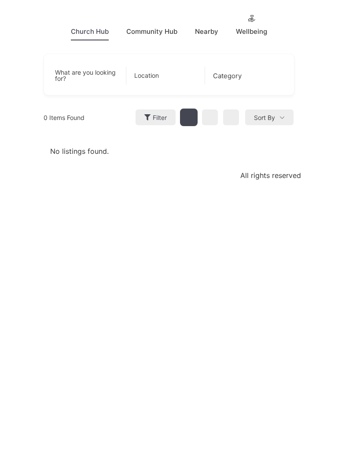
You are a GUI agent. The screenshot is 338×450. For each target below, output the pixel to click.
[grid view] (189, 117)
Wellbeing (251, 31)
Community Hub (151, 31)
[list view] (210, 117)
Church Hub (90, 31)
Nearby (206, 31)
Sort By (264, 117)
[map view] (231, 117)
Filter (160, 117)
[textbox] (227, 76)
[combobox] (242, 75)
